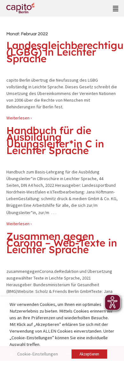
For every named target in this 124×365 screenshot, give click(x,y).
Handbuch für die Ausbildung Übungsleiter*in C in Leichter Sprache (55, 140)
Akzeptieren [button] (89, 354)
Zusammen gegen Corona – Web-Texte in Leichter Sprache (61, 243)
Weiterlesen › (19, 118)
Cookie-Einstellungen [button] (37, 354)
